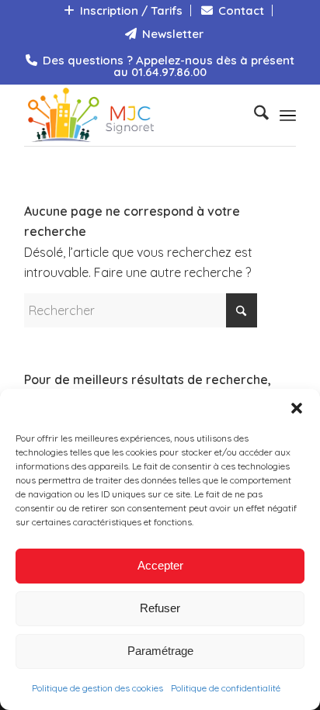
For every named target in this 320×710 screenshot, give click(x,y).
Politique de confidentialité (225, 688)
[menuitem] (123, 10)
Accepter (160, 565)
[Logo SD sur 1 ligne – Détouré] (133, 115)
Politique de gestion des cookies (97, 688)
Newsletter (171, 33)
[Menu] (288, 114)
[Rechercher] (253, 115)
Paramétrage (160, 650)
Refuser (160, 608)
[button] (296, 408)
